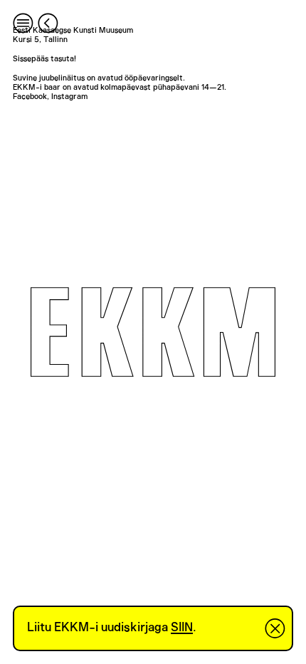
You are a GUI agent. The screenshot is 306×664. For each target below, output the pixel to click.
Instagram (69, 96)
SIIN (182, 627)
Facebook (30, 96)
